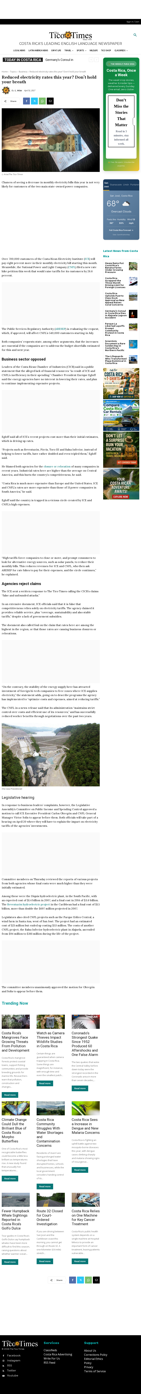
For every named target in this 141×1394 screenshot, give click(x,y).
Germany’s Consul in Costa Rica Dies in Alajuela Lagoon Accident (116, 314)
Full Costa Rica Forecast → (121, 230)
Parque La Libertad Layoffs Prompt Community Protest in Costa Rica (114, 329)
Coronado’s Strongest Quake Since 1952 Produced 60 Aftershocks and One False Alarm (85, 1044)
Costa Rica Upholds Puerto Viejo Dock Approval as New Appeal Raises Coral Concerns (114, 299)
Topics (13, 71)
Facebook (13, 1355)
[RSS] (3, 1365)
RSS (9, 1365)
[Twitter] (34, 101)
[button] (135, 35)
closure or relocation (57, 466)
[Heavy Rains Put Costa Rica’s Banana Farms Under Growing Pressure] (133, 266)
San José (106, 185)
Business (23, 71)
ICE (87, 259)
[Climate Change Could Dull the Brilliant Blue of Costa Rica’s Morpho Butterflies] (16, 1108)
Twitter (11, 1370)
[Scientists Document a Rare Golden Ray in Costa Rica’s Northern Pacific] (133, 344)
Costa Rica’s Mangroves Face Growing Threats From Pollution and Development (15, 1041)
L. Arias (18, 90)
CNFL (71, 267)
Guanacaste (116, 184)
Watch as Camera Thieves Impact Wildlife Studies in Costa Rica (50, 1039)
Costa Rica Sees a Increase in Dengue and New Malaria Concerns (86, 1126)
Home (5, 71)
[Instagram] (3, 1360)
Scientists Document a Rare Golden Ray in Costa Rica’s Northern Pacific (115, 346)
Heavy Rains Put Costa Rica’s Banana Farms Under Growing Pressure (114, 268)
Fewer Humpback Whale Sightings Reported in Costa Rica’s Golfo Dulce (15, 1219)
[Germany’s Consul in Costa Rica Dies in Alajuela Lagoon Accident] (133, 314)
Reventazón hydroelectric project (28, 904)
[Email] (50, 101)
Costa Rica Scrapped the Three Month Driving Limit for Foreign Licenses (115, 283)
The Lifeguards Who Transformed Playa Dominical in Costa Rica (116, 359)
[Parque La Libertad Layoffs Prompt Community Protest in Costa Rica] (133, 327)
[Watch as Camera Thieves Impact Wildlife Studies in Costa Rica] (51, 1022)
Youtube (12, 1375)
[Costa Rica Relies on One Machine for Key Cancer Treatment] (86, 1200)
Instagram (13, 1360)
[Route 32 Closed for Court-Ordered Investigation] (51, 1200)
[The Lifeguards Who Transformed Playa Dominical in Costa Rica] (133, 359)
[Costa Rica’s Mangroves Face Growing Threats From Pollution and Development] (16, 1022)
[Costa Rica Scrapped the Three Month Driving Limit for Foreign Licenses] (133, 281)
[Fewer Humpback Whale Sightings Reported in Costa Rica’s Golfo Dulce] (16, 1200)
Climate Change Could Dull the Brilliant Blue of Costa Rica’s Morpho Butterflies (14, 1130)
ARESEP (60, 329)
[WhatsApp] (42, 101)
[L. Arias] (6, 90)
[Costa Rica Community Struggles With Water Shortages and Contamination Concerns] (51, 1108)
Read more (10, 1095)
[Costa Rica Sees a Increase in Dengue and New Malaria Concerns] (86, 1108)
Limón (126, 184)
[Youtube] (3, 1375)
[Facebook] (26, 101)
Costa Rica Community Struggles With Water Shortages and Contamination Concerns (50, 1133)
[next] (96, 60)
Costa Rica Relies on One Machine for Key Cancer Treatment (86, 1217)
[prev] (91, 60)
